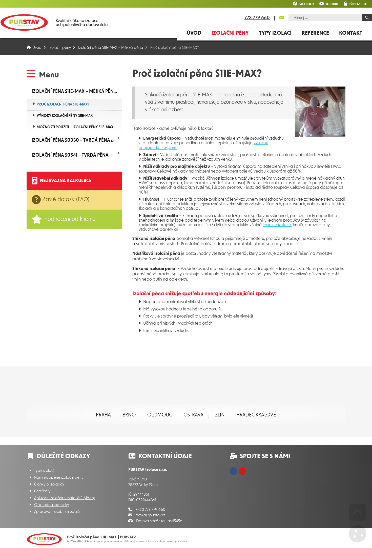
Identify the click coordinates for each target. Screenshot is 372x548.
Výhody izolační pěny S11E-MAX (65, 116)
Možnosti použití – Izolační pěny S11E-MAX (75, 127)
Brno (129, 415)
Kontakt (350, 33)
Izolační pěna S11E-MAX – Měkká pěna (110, 48)
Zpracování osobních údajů (57, 512)
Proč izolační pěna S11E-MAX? (63, 105)
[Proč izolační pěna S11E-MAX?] (320, 136)
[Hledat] (367, 17)
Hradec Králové (256, 415)
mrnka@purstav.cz (150, 515)
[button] (355, 4)
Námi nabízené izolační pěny (59, 478)
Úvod (24, 22)
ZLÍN (220, 415)
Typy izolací (275, 33)
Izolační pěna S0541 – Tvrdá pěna (72, 155)
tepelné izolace (277, 225)
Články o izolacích (49, 485)
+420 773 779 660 (150, 510)
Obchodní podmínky (51, 505)
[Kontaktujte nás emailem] (281, 17)
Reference (315, 33)
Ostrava (193, 415)
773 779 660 (257, 18)
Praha (103, 415)
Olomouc (159, 415)
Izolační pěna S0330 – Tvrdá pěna (73, 140)
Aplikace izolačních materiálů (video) (64, 498)
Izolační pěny (230, 33)
